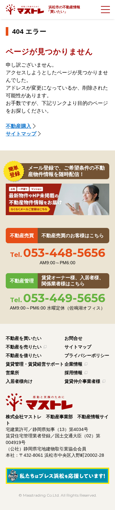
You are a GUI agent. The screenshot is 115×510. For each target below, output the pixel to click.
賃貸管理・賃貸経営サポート (35, 364)
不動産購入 (18, 126)
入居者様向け (19, 381)
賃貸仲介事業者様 (82, 381)
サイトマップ (21, 133)
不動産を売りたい (24, 347)
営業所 (12, 372)
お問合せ (73, 338)
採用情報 (73, 372)
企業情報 (73, 364)
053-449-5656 (57, 298)
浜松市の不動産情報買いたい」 (64, 9)
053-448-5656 (57, 253)
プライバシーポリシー (87, 355)
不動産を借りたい (24, 355)
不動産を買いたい (24, 338)
